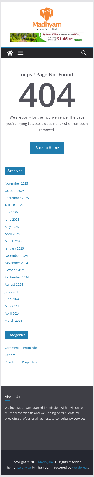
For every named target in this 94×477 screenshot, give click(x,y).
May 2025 (12, 227)
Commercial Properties (21, 348)
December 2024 (16, 255)
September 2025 (17, 198)
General (10, 355)
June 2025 (12, 219)
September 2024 (17, 277)
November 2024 (16, 263)
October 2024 (14, 270)
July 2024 (11, 292)
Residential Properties (21, 362)
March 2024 (13, 320)
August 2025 (14, 205)
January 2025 (14, 248)
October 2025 (14, 191)
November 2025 (16, 183)
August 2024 (14, 284)
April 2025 (12, 234)
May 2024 (12, 306)
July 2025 (11, 212)
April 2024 (12, 313)
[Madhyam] (10, 53)
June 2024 (12, 299)
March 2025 (13, 241)
